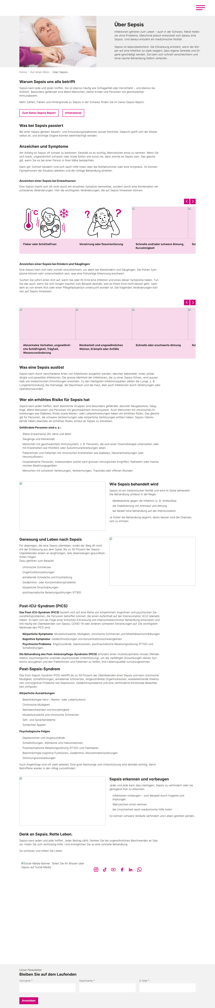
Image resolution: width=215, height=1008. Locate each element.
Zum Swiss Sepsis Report (39, 112)
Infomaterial (73, 112)
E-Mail (144, 980)
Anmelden (29, 1000)
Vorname (26, 980)
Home (23, 72)
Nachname (87, 980)
